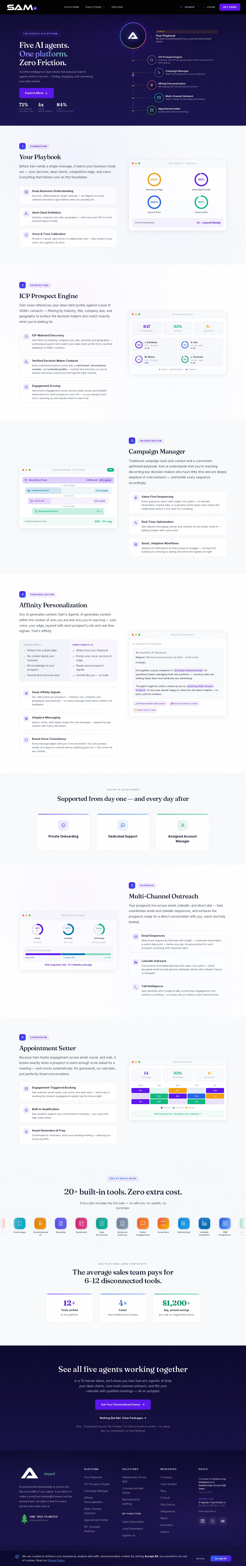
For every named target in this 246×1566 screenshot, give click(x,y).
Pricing (117, 7)
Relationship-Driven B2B (134, 1479)
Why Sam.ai (167, 1504)
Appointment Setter (96, 1520)
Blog (163, 1491)
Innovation (166, 1525)
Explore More (34, 93)
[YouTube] (223, 1521)
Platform (71, 7)
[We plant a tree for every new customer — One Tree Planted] (46, 1519)
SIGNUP (190, 7)
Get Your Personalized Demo (120, 1404)
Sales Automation (133, 1521)
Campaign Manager (96, 1491)
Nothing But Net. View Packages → (123, 1418)
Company (166, 1477)
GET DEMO (230, 7)
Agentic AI (128, 1535)
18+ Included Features (92, 1529)
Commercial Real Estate (132, 1490)
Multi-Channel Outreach (92, 1511)
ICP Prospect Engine (97, 1484)
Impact (164, 1531)
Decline (200, 1558)
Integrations (167, 1511)
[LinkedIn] (203, 1521)
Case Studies (168, 1484)
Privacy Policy (56, 1560)
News (164, 1518)
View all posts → (207, 1511)
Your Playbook (93, 1477)
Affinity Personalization (93, 1500)
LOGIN (211, 7)
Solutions (93, 7)
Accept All (221, 1558)
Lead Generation (132, 1528)
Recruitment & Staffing (131, 1501)
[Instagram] (213, 1521)
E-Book (165, 1497)
